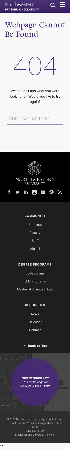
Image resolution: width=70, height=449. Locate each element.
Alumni (35, 249)
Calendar (35, 322)
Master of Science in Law (35, 290)
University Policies (43, 435)
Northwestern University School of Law (38, 419)
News (35, 314)
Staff (35, 241)
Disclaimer (21, 435)
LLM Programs (35, 282)
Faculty (35, 233)
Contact (35, 330)
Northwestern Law (22, 6)
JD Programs (35, 274)
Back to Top (37, 346)
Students (35, 225)
